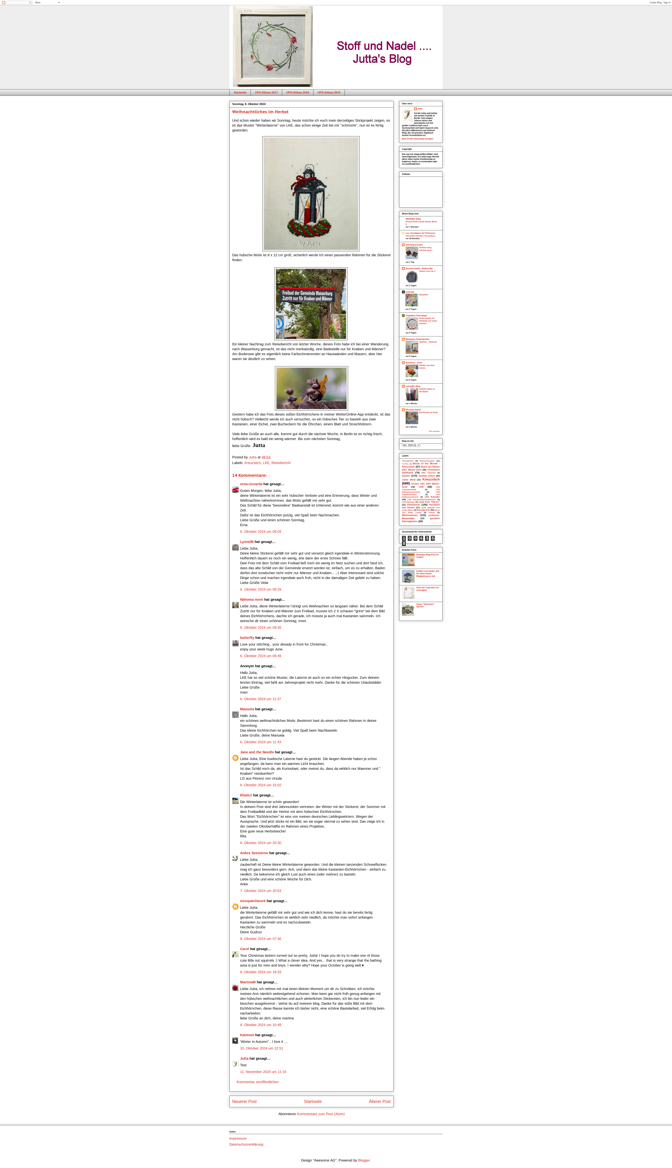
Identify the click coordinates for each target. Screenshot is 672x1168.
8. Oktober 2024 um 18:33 (260, 972)
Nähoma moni (251, 599)
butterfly (247, 638)
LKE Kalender (432, 497)
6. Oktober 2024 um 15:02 (260, 785)
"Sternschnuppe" (427, 461)
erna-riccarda (251, 484)
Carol (244, 949)
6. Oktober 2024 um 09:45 (260, 627)
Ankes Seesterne (254, 853)
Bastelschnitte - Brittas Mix (419, 268)
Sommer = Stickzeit (428, 342)
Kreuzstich (252, 463)
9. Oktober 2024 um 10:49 (260, 1025)
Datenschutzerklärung (246, 1144)
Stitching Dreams (414, 245)
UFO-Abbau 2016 (297, 92)
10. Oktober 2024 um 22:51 (261, 1048)
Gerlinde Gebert (427, 476)
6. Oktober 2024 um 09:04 (260, 532)
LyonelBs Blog (413, 386)
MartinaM (248, 982)
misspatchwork (253, 901)
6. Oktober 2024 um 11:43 (260, 742)
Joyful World (408, 480)
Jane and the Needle (257, 752)
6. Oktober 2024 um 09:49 (260, 656)
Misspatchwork (413, 410)
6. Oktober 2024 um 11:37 (260, 699)
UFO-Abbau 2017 (266, 92)
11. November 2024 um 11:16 (263, 1072)
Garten (406, 475)
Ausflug (405, 464)
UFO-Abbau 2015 (329, 92)
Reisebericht (281, 463)
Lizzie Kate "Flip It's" (429, 502)
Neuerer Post (244, 1101)
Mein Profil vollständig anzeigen (417, 139)
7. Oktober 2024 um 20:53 (260, 891)
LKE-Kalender (408, 502)
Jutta (244, 1058)
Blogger (364, 1160)
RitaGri (246, 795)
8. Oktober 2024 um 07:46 (260, 939)
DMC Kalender (428, 473)
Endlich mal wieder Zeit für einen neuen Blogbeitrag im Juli (427, 573)
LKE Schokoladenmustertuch (421, 499)
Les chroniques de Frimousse (420, 233)
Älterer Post (380, 1101)
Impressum (238, 1138)
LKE (266, 463)
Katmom (247, 1035)
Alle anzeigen (434, 431)
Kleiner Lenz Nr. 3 (427, 271)
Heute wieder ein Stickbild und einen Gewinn (428, 321)
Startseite (240, 92)
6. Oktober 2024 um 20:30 (260, 843)
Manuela (247, 709)
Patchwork (413, 504)
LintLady (410, 292)
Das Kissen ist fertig (428, 412)
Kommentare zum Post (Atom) (321, 1114)
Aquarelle (423, 295)
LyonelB (247, 542)
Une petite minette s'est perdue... (421, 236)
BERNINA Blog (413, 219)
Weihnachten (410, 515)
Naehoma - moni (414, 362)
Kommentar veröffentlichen (258, 1082)
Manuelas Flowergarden (417, 339)
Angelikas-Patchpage (416, 315)
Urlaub (432, 512)
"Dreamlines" (408, 461)
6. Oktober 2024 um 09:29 (260, 589)
